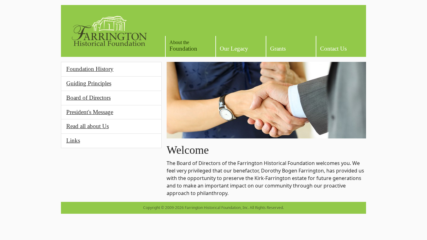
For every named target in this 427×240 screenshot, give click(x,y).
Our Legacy (234, 48)
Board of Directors (88, 97)
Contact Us (333, 48)
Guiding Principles (88, 83)
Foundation (183, 45)
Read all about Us (87, 126)
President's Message (89, 112)
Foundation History (89, 69)
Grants (278, 48)
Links (73, 140)
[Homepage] (109, 31)
